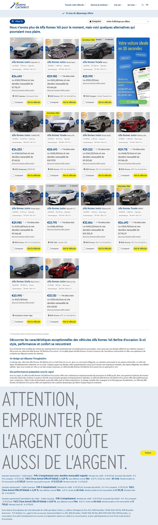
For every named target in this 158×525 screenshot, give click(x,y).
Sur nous (131, 5)
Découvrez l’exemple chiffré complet (23, 90)
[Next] (41, 48)
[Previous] (11, 48)
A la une (117, 5)
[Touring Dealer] (20, 5)
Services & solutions (99, 5)
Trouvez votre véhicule (74, 5)
